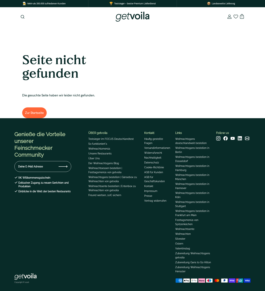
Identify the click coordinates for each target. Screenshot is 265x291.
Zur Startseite (34, 112)
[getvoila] (132, 17)
